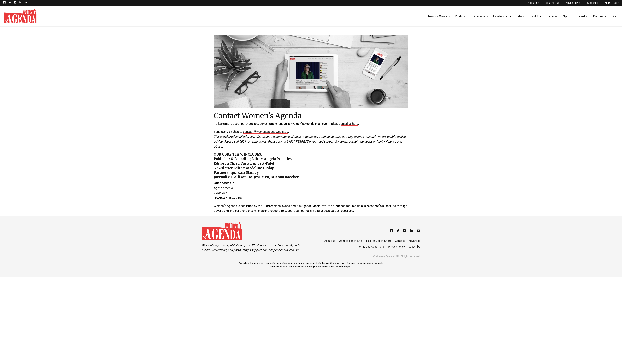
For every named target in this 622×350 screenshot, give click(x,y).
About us (329, 241)
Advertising (573, 3)
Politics (460, 16)
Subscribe (593, 3)
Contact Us (552, 3)
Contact (400, 241)
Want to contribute (350, 241)
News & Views (437, 16)
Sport (567, 16)
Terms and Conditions (370, 246)
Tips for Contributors (378, 241)
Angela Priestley (278, 159)
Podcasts (599, 16)
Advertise (414, 241)
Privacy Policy (396, 246)
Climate (552, 16)
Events (582, 16)
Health (534, 16)
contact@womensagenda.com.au (265, 131)
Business (479, 16)
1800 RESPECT (298, 141)
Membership (612, 3)
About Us (533, 3)
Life (519, 16)
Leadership (501, 16)
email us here (349, 123)
